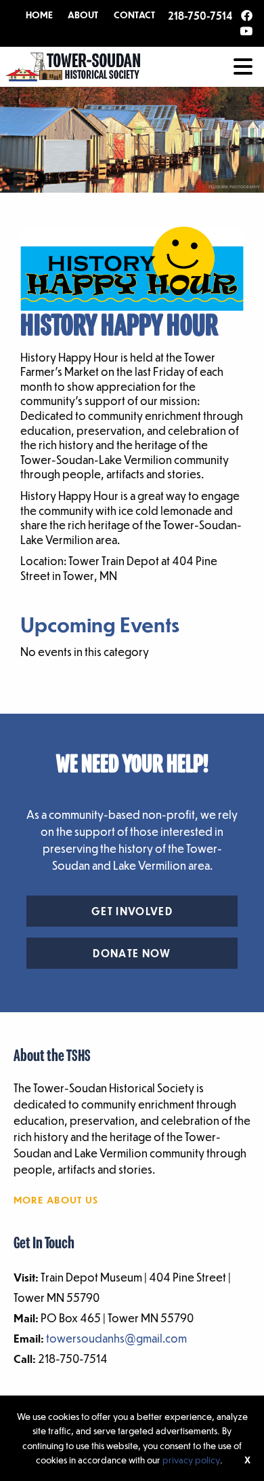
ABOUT (83, 15)
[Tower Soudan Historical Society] (73, 65)
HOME (39, 15)
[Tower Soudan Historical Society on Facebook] (246, 16)
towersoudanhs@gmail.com (116, 1338)
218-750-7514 (200, 15)
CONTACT (134, 15)
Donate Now (132, 953)
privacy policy (191, 1459)
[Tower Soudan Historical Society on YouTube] (246, 31)
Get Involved (132, 911)
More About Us (56, 1199)
